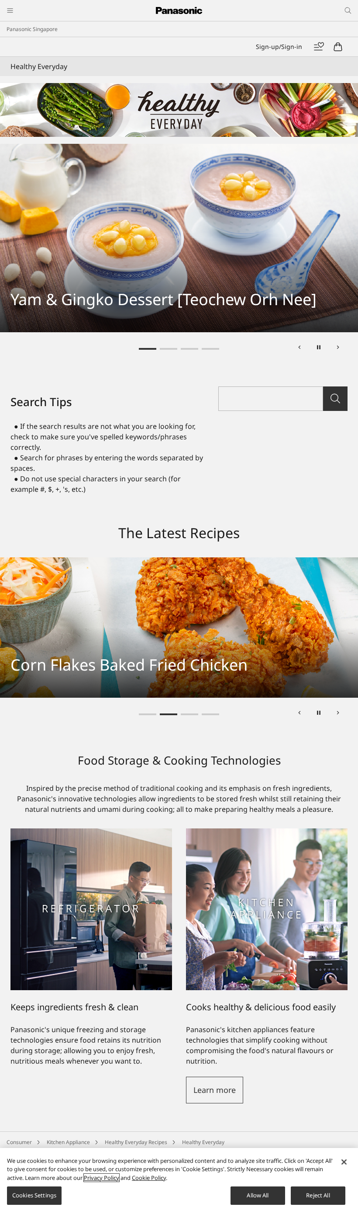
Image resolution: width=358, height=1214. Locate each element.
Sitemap (30, 1000)
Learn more (214, 912)
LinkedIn (193, 985)
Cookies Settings (34, 1195)
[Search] (335, 221)
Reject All (318, 1195)
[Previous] (299, 171)
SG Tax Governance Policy (202, 1000)
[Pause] (318, 171)
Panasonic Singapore (32, 29)
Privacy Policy (110, 1000)
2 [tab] (168, 171)
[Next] (338, 171)
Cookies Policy (262, 1000)
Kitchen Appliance (68, 964)
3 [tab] (189, 171)
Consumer (19, 964)
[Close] (344, 1162)
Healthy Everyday (203, 964)
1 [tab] (147, 171)
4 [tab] (210, 171)
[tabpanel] (179, 149)
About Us (149, 1000)
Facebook (158, 985)
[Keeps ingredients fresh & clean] (91, 731)
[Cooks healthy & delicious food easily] (267, 656)
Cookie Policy (149, 1178)
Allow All (257, 1195)
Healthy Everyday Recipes (136, 964)
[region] (179, 1181)
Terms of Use (67, 1000)
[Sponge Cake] (179, 149)
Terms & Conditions (314, 1000)
